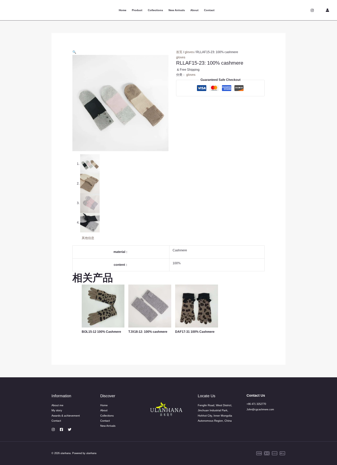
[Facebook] (61, 429)
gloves (189, 52)
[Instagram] (312, 10)
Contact (209, 10)
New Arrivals (176, 10)
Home (122, 10)
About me (57, 405)
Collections (155, 10)
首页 (179, 52)
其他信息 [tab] (88, 238)
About (194, 10)
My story (56, 410)
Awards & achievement (65, 415)
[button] (74, 52)
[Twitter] (69, 429)
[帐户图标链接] (327, 10)
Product (137, 10)
